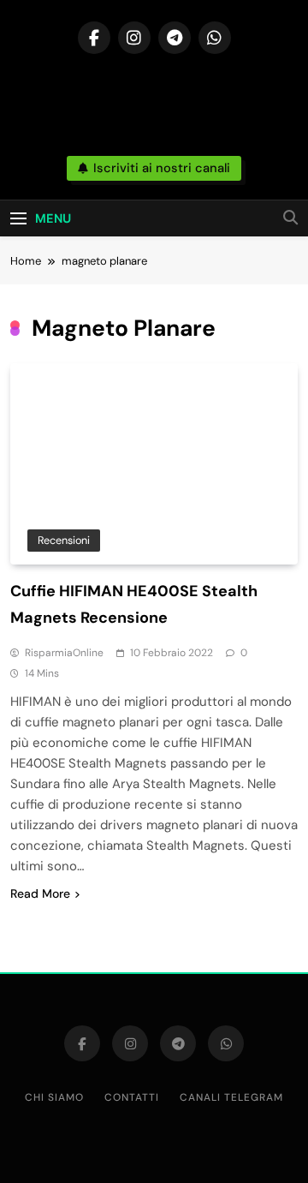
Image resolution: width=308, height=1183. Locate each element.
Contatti (131, 1097)
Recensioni (64, 540)
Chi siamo (54, 1097)
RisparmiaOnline (64, 653)
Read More (40, 893)
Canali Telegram (231, 1097)
